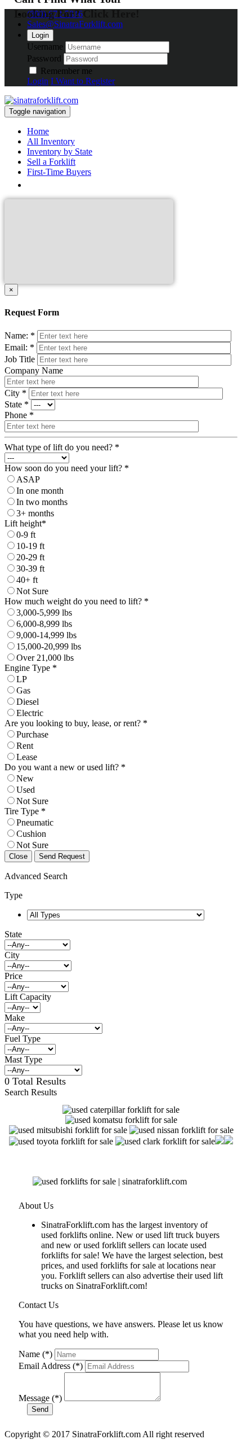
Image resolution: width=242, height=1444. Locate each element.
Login (40, 35)
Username (45, 46)
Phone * (19, 415)
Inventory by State (59, 151)
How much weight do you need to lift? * (77, 601)
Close (18, 856)
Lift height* (25, 523)
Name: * (20, 335)
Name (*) (35, 1354)
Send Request (62, 856)
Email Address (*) (51, 1366)
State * (17, 404)
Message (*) (40, 1398)
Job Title (20, 359)
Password (44, 58)
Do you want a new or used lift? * (65, 767)
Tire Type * (25, 811)
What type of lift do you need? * (62, 447)
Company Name (34, 370)
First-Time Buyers (59, 172)
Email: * (19, 347)
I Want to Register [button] (83, 81)
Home (38, 131)
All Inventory (51, 141)
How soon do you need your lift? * (67, 468)
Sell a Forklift (51, 161)
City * (15, 393)
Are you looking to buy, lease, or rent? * (76, 723)
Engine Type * (31, 668)
